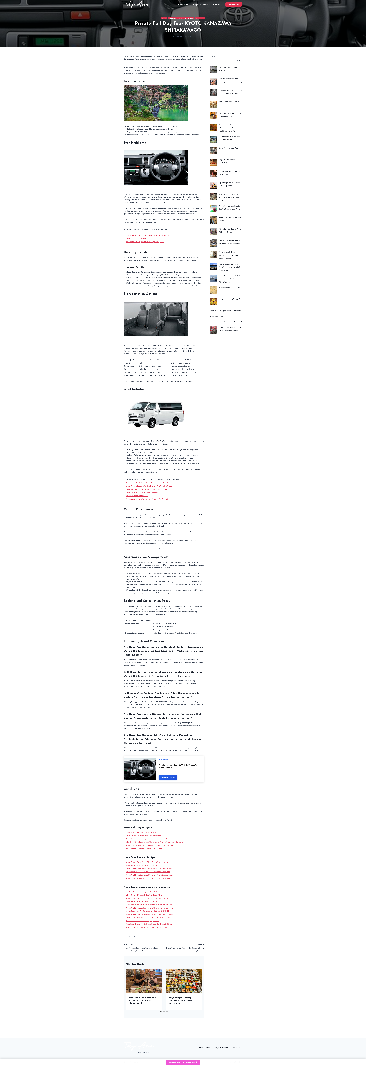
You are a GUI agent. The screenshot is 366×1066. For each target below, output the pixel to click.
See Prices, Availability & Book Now (181, 1062)
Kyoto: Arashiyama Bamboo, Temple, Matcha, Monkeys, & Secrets (150, 868)
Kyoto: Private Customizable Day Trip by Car (142, 921)
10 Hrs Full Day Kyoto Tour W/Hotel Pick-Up (142, 832)
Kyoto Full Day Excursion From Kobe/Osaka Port (144, 836)
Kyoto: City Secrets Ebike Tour (137, 496)
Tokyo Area (179, 36)
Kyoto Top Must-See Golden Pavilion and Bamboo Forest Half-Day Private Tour (142, 948)
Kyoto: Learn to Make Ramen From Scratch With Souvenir (147, 499)
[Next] (198, 989)
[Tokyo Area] (137, 4)
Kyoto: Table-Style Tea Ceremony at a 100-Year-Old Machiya (148, 872)
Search (212, 56)
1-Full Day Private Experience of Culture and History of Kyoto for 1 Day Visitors (155, 842)
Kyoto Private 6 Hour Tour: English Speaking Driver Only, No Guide (185, 948)
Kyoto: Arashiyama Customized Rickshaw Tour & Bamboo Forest (149, 875)
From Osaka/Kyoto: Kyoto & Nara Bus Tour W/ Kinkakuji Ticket (149, 489)
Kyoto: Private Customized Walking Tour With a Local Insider (148, 862)
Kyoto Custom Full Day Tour (136, 238)
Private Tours (189, 18)
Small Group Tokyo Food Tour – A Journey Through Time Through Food (143, 1000)
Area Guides (204, 1048)
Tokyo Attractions (221, 1048)
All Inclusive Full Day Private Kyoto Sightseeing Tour (145, 242)
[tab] (160, 1011)
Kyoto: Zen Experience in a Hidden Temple (141, 865)
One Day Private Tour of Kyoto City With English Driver (146, 892)
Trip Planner (233, 4)
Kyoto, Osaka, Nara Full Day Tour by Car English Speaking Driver (149, 845)
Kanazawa (172, 18)
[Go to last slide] (129, 989)
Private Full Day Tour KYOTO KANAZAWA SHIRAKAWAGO (148, 235)
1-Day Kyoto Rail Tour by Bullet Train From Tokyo (144, 895)
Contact (216, 5)
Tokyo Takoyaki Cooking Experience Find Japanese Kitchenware (180, 1000)
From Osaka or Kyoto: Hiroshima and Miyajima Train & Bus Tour (149, 905)
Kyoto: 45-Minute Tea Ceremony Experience (142, 492)
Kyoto (180, 18)
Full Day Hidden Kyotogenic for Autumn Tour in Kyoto (145, 848)
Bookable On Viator (131, 937)
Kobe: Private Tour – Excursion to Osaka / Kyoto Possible (147, 927)
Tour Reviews (200, 18)
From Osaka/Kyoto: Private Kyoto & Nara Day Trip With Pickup (149, 924)
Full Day (164, 18)
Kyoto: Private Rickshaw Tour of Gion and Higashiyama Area (148, 878)
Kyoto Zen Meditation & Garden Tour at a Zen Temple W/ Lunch (149, 486)
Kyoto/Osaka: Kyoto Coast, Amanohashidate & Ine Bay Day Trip (149, 483)
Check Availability (166, 777)
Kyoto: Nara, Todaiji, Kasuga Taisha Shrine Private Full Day (147, 839)
